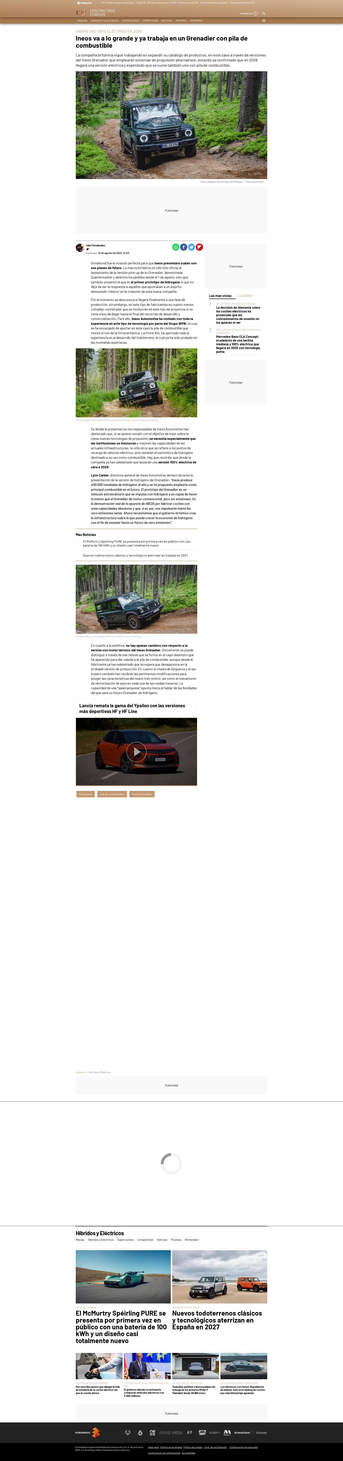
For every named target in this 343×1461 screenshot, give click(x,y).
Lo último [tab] (245, 296)
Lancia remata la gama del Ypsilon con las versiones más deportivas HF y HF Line (132, 708)
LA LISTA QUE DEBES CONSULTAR (239, 1383)
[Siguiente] (265, 3)
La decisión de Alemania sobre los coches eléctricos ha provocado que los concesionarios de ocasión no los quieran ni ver (238, 314)
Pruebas (181, 20)
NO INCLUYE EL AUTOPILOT (187, 1383)
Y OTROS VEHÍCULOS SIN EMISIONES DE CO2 (146, 1384)
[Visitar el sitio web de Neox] (152, 1432)
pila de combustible (112, 794)
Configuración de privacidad (243, 1447)
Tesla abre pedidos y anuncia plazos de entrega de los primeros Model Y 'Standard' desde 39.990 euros (193, 1390)
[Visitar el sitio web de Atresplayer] (244, 1432)
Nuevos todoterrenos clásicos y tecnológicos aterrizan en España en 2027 (135, 555)
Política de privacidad (171, 1447)
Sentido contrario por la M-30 (162, 2)
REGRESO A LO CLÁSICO (185, 1307)
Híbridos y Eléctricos (104, 20)
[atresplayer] (248, 14)
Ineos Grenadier (142, 794)
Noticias (166, 20)
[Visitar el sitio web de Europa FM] (214, 1432)
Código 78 (140, 2)
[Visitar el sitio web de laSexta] (140, 1432)
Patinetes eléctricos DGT (242, 2)
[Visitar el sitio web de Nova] (165, 1432)
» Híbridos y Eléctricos (98, 1072)
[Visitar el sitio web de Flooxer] (261, 1432)
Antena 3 (80, 1072)
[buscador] (263, 13)
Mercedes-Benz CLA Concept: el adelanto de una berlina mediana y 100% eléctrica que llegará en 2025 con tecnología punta (238, 344)
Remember (196, 20)
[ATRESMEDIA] (87, 1432)
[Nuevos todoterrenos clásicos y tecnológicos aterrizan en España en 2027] (219, 1277)
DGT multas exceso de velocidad (117, 2)
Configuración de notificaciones (164, 1453)
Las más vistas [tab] (220, 296)
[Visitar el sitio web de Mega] (177, 1432)
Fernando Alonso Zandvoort (214, 2)
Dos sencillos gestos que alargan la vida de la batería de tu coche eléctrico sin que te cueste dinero (98, 1390)
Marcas (82, 20)
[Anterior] (98, 3)
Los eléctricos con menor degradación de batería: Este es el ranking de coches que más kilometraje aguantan (242, 1390)
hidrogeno (85, 794)
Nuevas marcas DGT (188, 2)
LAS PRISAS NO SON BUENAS (92, 1383)
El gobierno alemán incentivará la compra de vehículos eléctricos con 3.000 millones (144, 1392)
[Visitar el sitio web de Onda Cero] (202, 1432)
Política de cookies (193, 1447)
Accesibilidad (188, 1453)
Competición (150, 20)
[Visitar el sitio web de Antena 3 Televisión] (127, 1432)
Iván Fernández (95, 245)
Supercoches (130, 20)
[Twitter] (88, 249)
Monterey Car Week (86, 1307)
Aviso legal (153, 1447)
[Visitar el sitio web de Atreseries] (190, 1432)
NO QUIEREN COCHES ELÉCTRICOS (236, 303)
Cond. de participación (215, 1447)
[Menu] (263, 20)
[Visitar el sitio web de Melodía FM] (227, 1432)
